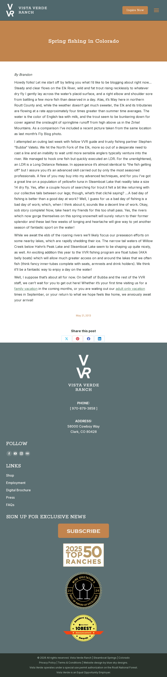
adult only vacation (130, 289)
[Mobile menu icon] (156, 10)
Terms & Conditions (69, 662)
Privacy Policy (47, 662)
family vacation (25, 289)
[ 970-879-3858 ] (83, 408)
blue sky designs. (117, 662)
